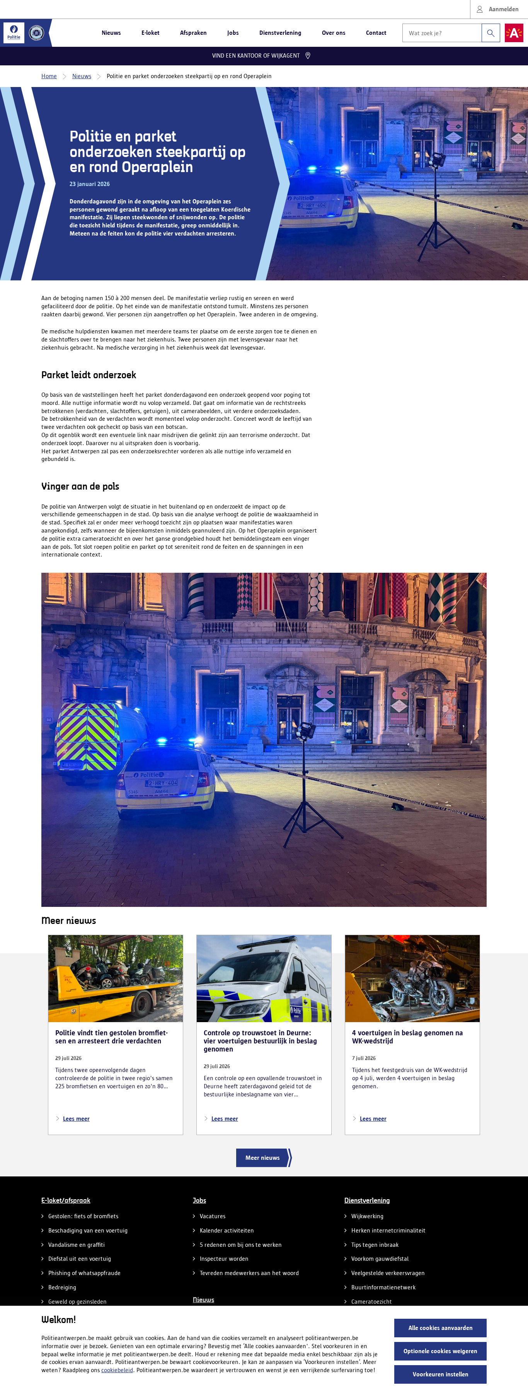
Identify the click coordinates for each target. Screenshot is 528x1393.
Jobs (233, 32)
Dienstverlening (280, 32)
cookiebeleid (117, 1370)
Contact (376, 32)
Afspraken (193, 32)
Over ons (334, 32)
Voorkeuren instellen (440, 1374)
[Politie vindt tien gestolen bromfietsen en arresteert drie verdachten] (115, 1034)
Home (49, 76)
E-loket (150, 32)
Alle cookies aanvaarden (441, 1328)
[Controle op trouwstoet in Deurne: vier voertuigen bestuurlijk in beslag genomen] (264, 1034)
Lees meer (76, 1118)
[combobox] (451, 33)
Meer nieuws (262, 1157)
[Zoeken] (491, 33)
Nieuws (111, 32)
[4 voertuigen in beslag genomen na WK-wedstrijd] (412, 1034)
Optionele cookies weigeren (440, 1351)
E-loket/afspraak (65, 1201)
